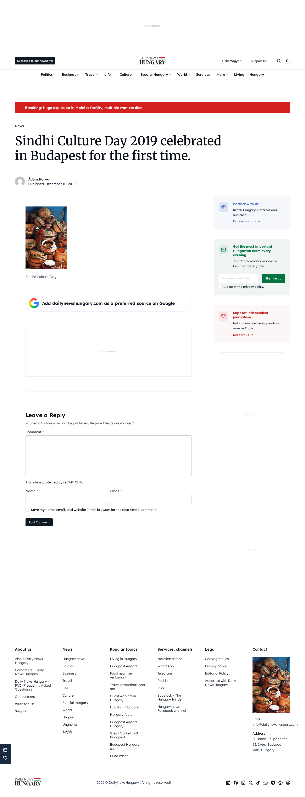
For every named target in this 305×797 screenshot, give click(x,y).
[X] (251, 783)
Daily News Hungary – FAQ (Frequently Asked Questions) (33, 685)
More (221, 74)
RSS (160, 688)
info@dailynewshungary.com (275, 724)
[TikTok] (258, 783)
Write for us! (24, 704)
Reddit (162, 680)
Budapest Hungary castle (124, 746)
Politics (47, 74)
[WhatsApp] (266, 783)
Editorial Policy (216, 673)
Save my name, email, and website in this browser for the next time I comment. (94, 510)
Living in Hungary (249, 74)
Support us (241, 334)
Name (32, 491)
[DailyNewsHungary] (152, 60)
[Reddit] (280, 783)
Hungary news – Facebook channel (171, 708)
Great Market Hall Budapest (124, 735)
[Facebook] (236, 783)
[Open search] (279, 61)
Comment (35, 432)
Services (203, 74)
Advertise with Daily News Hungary (220, 682)
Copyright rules (217, 659)
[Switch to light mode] (287, 61)
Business (69, 74)
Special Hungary (154, 74)
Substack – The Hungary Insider (170, 697)
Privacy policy (216, 666)
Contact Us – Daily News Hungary (29, 672)
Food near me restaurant (121, 675)
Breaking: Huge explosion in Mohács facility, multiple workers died (84, 107)
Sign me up (273, 278)
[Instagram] (243, 783)
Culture (126, 74)
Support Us (259, 61)
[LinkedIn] (228, 783)
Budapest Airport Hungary (123, 724)
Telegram (164, 673)
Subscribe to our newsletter (35, 60)
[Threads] (288, 783)
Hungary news (73, 659)
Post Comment (39, 522)
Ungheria (69, 724)
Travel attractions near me (127, 687)
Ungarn (68, 717)
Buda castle (119, 756)
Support (21, 711)
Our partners (25, 696)
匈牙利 (67, 732)
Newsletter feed (169, 659)
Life (107, 74)
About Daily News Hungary (29, 661)
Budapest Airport (123, 666)
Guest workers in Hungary (123, 698)
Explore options (244, 221)
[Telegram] (273, 783)
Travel (90, 74)
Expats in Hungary (124, 707)
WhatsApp (165, 666)
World (182, 74)
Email (116, 491)
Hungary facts (121, 714)
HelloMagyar (231, 61)
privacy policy (253, 287)
